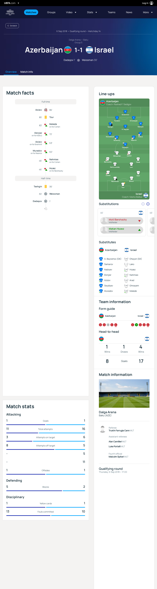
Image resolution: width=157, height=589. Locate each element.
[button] (71, 12)
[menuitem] (33, 12)
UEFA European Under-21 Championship (10, 12)
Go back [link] (13, 25)
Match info (26, 72)
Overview (11, 72)
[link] (31, 12)
